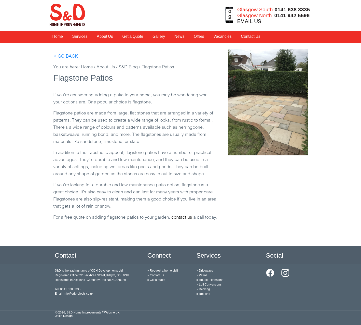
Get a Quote (132, 36)
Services (79, 36)
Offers (199, 36)
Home (57, 36)
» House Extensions (209, 280)
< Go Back (66, 56)
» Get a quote (156, 280)
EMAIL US (249, 21)
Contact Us (250, 36)
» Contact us (155, 275)
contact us (181, 217)
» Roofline (203, 294)
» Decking (203, 289)
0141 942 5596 (292, 15)
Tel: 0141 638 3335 (68, 289)
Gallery (159, 36)
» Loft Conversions (209, 284)
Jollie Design (64, 316)
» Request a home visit (162, 270)
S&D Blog (128, 67)
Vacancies (222, 36)
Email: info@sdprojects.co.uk (74, 293)
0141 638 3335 (292, 9)
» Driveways (204, 270)
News (179, 36)
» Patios (201, 275)
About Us (105, 36)
